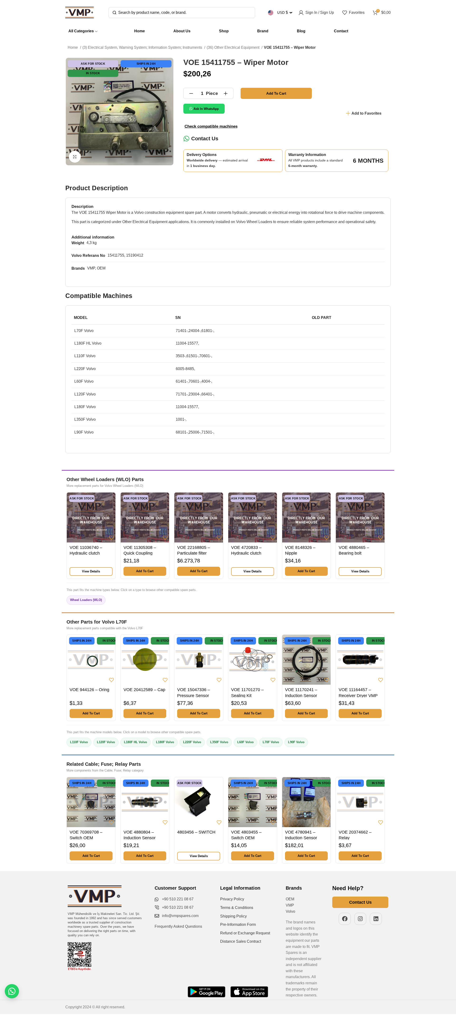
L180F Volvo (165, 742)
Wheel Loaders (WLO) (86, 600)
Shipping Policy (233, 916)
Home (73, 47)
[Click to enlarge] (75, 157)
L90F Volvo (296, 742)
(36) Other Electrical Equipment (233, 47)
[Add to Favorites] (111, 537)
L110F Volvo (79, 742)
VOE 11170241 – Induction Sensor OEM (301, 695)
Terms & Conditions (236, 908)
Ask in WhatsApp (206, 109)
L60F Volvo (245, 742)
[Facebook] (345, 919)
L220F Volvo (192, 742)
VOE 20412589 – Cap (144, 689)
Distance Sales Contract (240, 941)
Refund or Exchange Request (245, 933)
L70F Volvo (271, 742)
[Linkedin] (376, 919)
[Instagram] (360, 919)
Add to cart (276, 93)
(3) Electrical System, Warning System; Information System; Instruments (142, 47)
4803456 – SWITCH (196, 832)
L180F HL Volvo (135, 742)
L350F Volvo (219, 742)
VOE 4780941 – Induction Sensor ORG (301, 838)
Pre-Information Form (238, 924)
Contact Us (204, 139)
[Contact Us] (186, 138)
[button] (145, 571)
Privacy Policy (232, 899)
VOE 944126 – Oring (89, 689)
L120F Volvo (106, 742)
